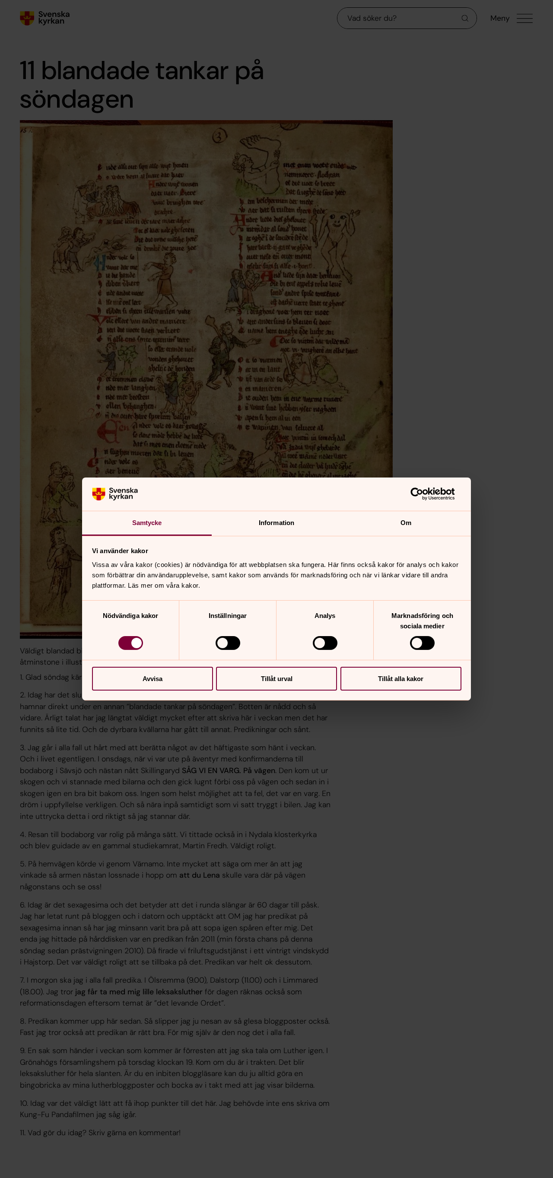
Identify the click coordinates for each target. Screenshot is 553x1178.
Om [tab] (405, 522)
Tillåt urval (276, 678)
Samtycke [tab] (147, 522)
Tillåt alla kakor (400, 678)
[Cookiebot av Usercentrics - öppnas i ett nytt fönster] (423, 493)
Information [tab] (276, 522)
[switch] (228, 643)
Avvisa (152, 678)
